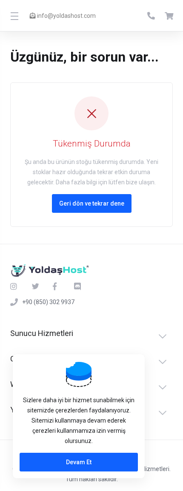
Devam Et (79, 462)
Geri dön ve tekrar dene (91, 203)
